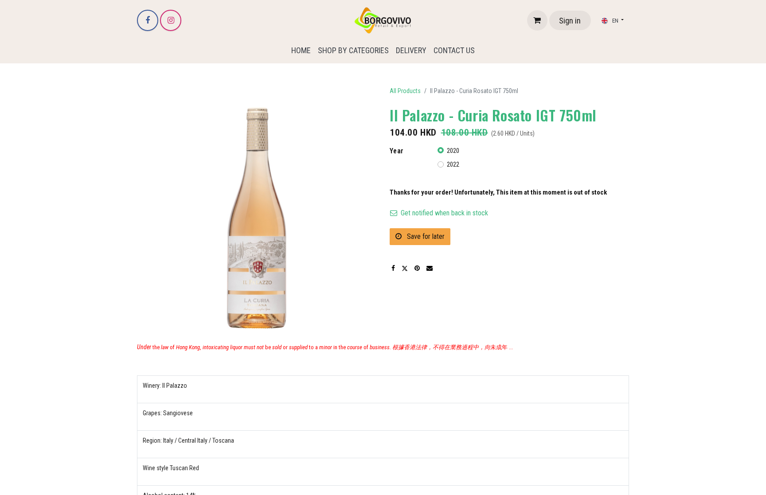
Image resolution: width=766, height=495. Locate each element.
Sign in (570, 20)
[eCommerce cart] (537, 20)
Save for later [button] (425, 236)
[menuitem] (301, 50)
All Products (405, 90)
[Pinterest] (417, 268)
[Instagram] (170, 20)
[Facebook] (147, 20)
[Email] (429, 268)
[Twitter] (405, 268)
